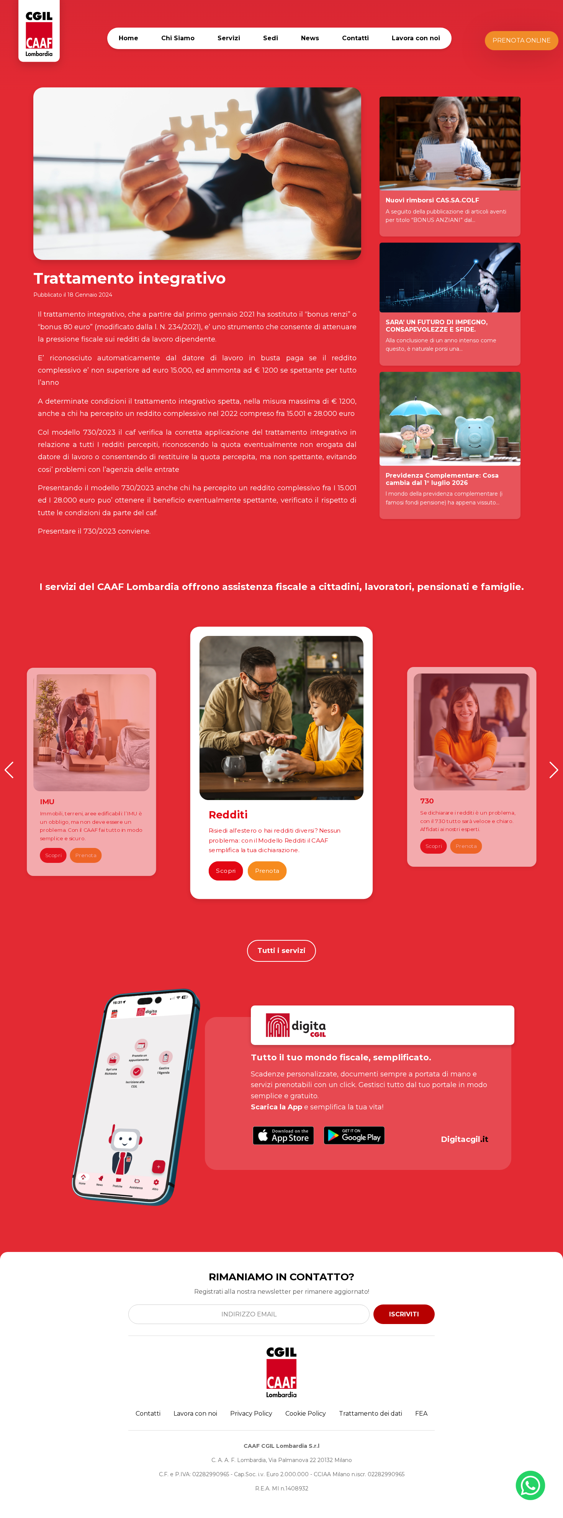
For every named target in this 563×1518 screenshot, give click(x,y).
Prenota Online (522, 40)
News (310, 38)
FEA (421, 1413)
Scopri (53, 855)
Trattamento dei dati (370, 1413)
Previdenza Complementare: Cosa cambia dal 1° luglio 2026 (442, 479)
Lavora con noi (416, 38)
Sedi (270, 38)
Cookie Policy (305, 1413)
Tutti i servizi (281, 950)
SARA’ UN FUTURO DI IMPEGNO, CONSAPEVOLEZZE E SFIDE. (437, 326)
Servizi (229, 38)
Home (128, 38)
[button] (9, 770)
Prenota (86, 855)
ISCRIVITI (404, 1314)
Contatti (355, 38)
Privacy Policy (251, 1413)
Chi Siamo (178, 38)
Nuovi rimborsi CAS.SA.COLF (432, 200)
